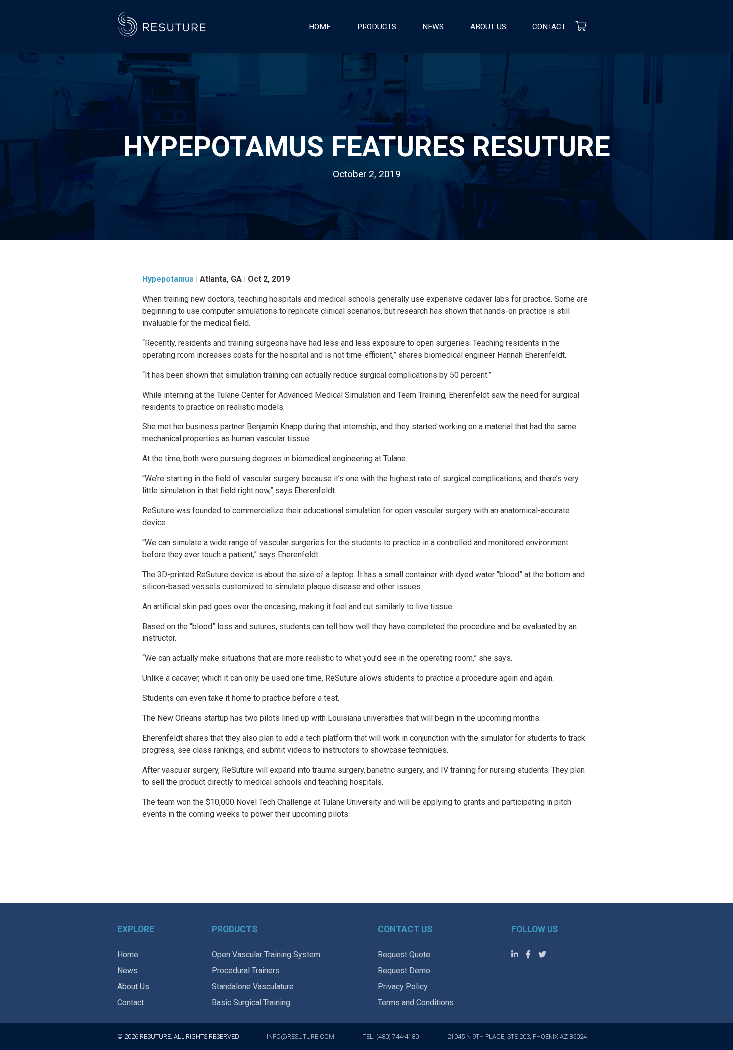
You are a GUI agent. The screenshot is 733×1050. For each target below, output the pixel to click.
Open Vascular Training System (266, 954)
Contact (549, 26)
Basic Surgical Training (251, 1002)
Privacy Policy (403, 986)
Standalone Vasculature (253, 986)
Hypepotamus (169, 279)
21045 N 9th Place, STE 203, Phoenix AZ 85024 (517, 1036)
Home (320, 26)
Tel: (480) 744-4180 (391, 1036)
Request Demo (404, 970)
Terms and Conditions (416, 1002)
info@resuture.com (300, 1036)
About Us (488, 26)
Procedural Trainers (246, 970)
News (433, 26)
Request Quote (404, 954)
